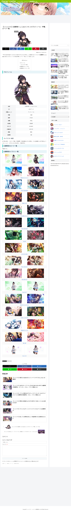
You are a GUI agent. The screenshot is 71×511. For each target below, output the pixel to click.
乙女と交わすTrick (24, 228)
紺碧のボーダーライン (24, 177)
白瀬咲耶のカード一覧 (24, 66)
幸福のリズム (24, 203)
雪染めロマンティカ (24, 330)
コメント (5, 444)
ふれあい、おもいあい (24, 317)
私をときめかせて (24, 266)
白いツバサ (24, 292)
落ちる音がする (24, 279)
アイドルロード (24, 165)
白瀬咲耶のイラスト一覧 (24, 68)
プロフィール (22, 62)
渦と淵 (24, 241)
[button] (43, 49)
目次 (23, 60)
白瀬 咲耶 (5, 361)
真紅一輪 (24, 343)
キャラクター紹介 (24, 64)
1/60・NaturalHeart (24, 190)
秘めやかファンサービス (24, 304)
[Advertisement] (35, 18)
